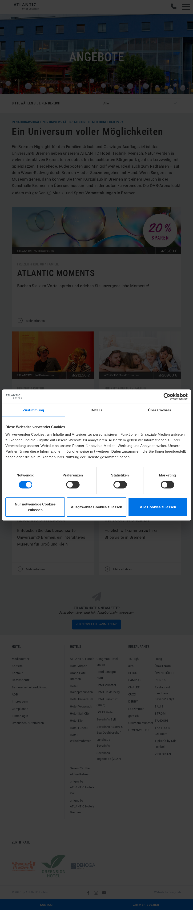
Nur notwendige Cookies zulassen (35, 507)
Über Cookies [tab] (159, 410)
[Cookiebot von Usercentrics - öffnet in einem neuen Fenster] (167, 396)
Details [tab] (96, 410)
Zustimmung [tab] (33, 410)
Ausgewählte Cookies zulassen (96, 507)
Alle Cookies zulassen (158, 507)
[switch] (73, 484)
